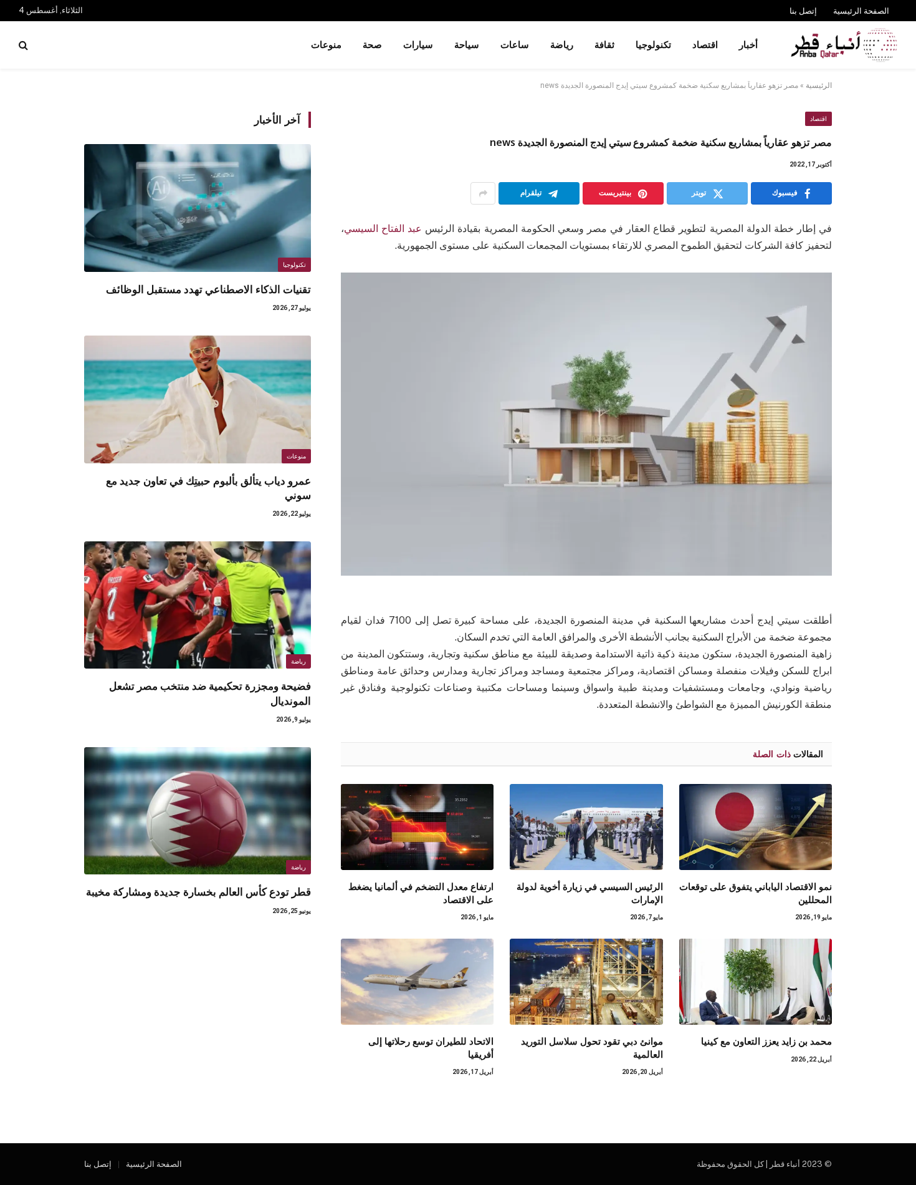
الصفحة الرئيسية (861, 11)
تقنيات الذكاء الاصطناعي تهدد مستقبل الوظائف (208, 289)
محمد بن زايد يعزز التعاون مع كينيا (766, 1041)
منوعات (326, 45)
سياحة (466, 45)
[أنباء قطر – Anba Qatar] (843, 45)
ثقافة (604, 45)
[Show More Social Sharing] (482, 193)
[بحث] (25, 45)
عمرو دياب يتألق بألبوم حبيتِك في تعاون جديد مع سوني (208, 487)
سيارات (418, 45)
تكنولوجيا (653, 45)
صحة (372, 45)
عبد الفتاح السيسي (383, 229)
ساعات (514, 45)
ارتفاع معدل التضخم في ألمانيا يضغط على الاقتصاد (421, 892)
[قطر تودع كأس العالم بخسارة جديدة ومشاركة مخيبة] (197, 811)
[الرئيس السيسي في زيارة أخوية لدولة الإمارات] (586, 827)
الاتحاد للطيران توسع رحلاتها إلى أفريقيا (431, 1047)
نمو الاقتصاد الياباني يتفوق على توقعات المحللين (755, 892)
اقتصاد (705, 45)
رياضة (561, 45)
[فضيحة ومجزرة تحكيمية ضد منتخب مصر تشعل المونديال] (197, 605)
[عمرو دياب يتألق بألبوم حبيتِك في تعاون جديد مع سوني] (197, 399)
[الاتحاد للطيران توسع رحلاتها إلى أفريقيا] (417, 982)
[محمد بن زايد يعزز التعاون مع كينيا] (755, 982)
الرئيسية (819, 85)
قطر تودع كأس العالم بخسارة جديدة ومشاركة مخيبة (198, 891)
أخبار (748, 45)
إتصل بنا (803, 11)
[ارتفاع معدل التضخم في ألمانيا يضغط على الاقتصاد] (417, 827)
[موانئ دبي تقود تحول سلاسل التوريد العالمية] (586, 982)
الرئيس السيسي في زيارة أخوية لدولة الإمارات (589, 892)
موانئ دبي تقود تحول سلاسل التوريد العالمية (591, 1047)
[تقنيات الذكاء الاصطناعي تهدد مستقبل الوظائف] (197, 208)
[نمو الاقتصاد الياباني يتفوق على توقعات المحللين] (755, 827)
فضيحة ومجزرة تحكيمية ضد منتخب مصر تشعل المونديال (210, 693)
